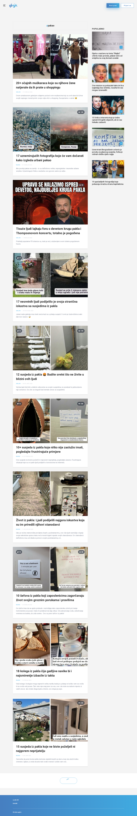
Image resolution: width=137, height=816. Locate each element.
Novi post (113, 5)
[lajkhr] (13, 5)
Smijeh (18, 92)
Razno (18, 165)
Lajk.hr (19, 812)
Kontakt (15, 803)
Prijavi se (127, 5)
